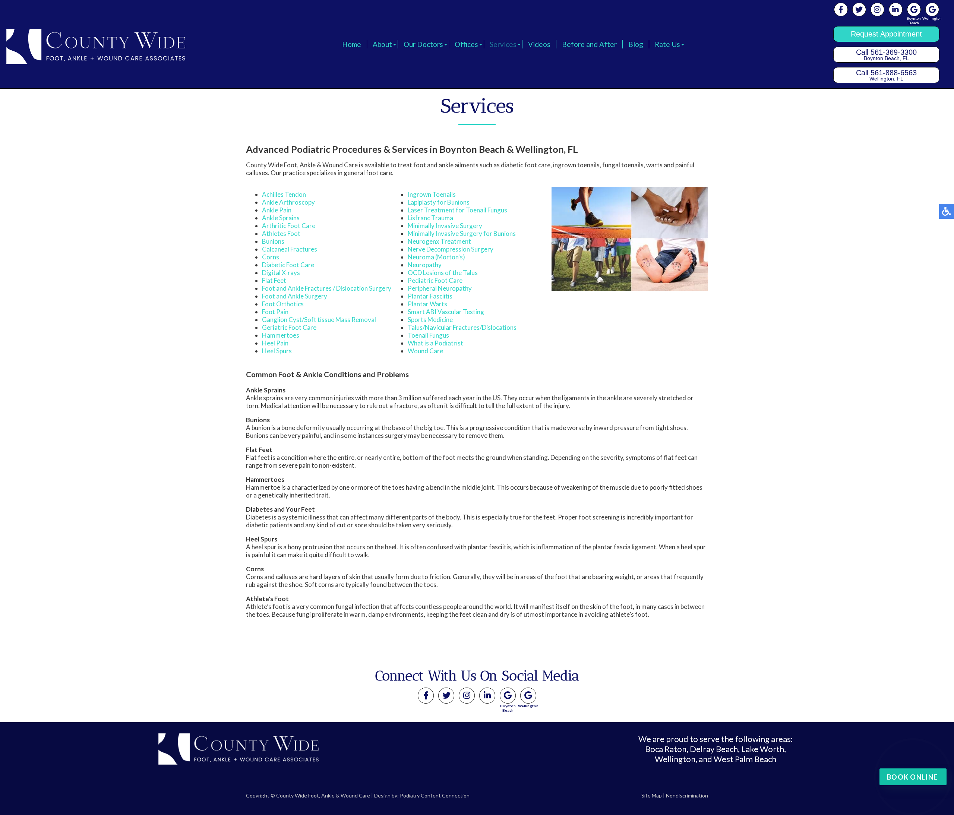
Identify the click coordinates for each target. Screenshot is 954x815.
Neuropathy (425, 265)
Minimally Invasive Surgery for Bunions (462, 233)
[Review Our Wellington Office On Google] (528, 696)
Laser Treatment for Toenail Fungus (457, 210)
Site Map (651, 795)
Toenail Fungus (428, 335)
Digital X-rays (281, 273)
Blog (635, 44)
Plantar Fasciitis (430, 296)
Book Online (912, 777)
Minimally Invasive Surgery (445, 226)
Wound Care (425, 351)
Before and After (589, 44)
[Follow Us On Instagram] (877, 9)
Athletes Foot (281, 233)
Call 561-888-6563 (886, 75)
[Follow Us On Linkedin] (896, 9)
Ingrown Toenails (432, 194)
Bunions (273, 241)
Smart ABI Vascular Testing (446, 312)
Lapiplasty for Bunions (439, 202)
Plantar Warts (427, 304)
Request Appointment (886, 34)
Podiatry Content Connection (435, 795)
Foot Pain (275, 312)
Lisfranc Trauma (430, 218)
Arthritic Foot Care (288, 226)
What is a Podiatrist (435, 343)
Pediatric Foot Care (435, 280)
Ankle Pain (276, 210)
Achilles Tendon (284, 194)
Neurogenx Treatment (439, 241)
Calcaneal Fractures (289, 249)
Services (503, 44)
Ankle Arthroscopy (288, 202)
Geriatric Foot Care (289, 327)
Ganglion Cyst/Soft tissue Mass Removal (319, 319)
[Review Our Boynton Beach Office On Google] (508, 696)
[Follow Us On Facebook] (841, 9)
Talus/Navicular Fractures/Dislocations (462, 327)
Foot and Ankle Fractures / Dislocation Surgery (326, 288)
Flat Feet (274, 280)
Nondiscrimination (687, 795)
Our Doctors (423, 44)
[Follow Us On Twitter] (859, 9)
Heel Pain (275, 343)
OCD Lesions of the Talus (443, 273)
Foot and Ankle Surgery (294, 296)
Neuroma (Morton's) (436, 257)
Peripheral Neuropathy (440, 288)
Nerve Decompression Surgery (450, 249)
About (382, 44)
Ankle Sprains (281, 218)
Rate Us (667, 44)
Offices (466, 44)
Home (351, 44)
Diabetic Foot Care (288, 265)
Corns (270, 257)
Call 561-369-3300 (886, 54)
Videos (539, 44)
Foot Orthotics (283, 304)
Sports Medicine (430, 319)
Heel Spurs (277, 351)
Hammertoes (280, 335)
